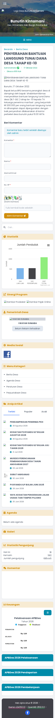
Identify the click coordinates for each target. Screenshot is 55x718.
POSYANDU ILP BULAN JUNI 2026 (27, 484)
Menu (29, 39)
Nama (7, 161)
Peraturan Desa (14, 386)
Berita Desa (22, 49)
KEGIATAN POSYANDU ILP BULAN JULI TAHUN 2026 (29, 447)
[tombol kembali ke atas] (49, 712)
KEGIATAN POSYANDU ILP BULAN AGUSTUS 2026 (27, 434)
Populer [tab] (28, 411)
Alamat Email (10, 173)
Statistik (12, 236)
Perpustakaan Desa (16, 392)
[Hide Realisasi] (34, 625)
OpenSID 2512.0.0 (36, 707)
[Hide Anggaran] (20, 625)
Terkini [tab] (11, 411)
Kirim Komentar (15, 215)
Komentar (9, 140)
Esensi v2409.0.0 (17, 707)
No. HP (7, 185)
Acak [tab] (44, 411)
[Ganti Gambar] (11, 202)
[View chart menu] (48, 245)
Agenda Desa (13, 380)
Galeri (11, 531)
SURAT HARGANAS (19, 474)
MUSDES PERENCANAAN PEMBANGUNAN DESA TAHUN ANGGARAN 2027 (25, 461)
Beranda (8, 49)
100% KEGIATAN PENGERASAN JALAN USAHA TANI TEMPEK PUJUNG (29, 496)
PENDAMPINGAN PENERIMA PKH (26, 421)
